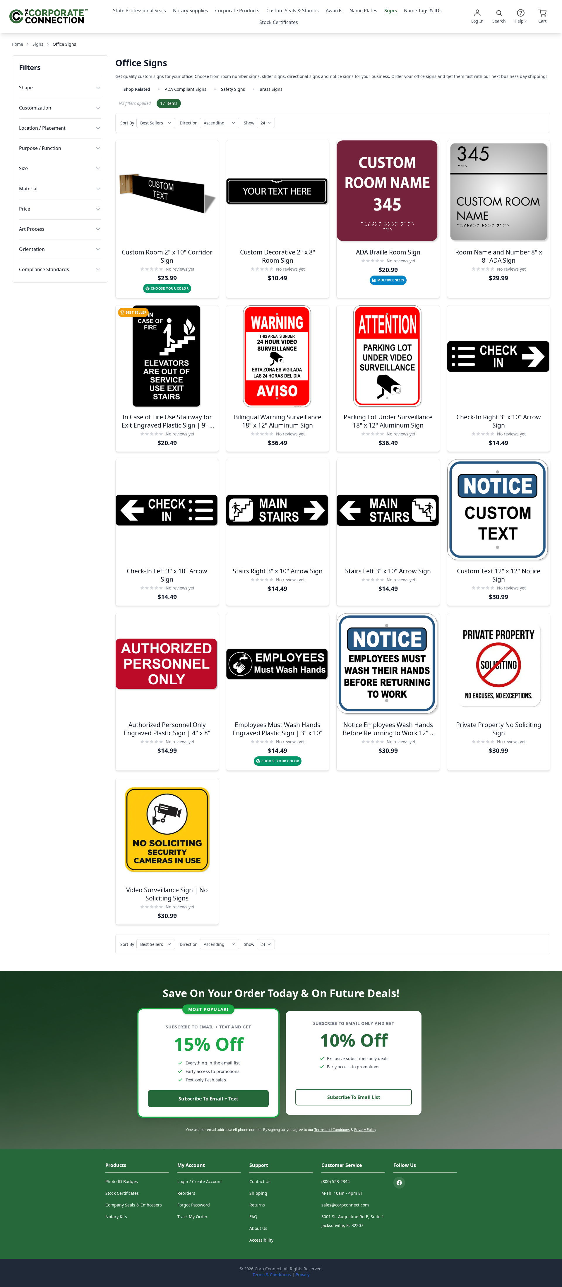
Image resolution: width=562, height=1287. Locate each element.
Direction (189, 123)
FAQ (253, 1216)
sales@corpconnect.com (345, 1205)
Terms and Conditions (332, 1129)
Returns (257, 1205)
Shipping (258, 1193)
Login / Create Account (199, 1181)
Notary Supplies (190, 10)
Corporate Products (237, 10)
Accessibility (261, 1240)
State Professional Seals (139, 10)
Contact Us (259, 1181)
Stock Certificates (278, 22)
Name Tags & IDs (423, 10)
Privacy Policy (365, 1129)
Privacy (302, 1274)
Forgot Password (193, 1205)
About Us (258, 1228)
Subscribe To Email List (353, 1097)
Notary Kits (116, 1216)
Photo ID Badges (121, 1181)
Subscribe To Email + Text (208, 1098)
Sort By (127, 123)
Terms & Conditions (272, 1274)
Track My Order (192, 1216)
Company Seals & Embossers (133, 1205)
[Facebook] (399, 1183)
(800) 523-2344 (335, 1181)
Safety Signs (233, 89)
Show (249, 123)
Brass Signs (271, 89)
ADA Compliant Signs (185, 89)
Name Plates (363, 10)
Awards (334, 10)
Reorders (186, 1193)
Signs (390, 10)
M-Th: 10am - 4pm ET (342, 1193)
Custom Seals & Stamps (292, 10)
